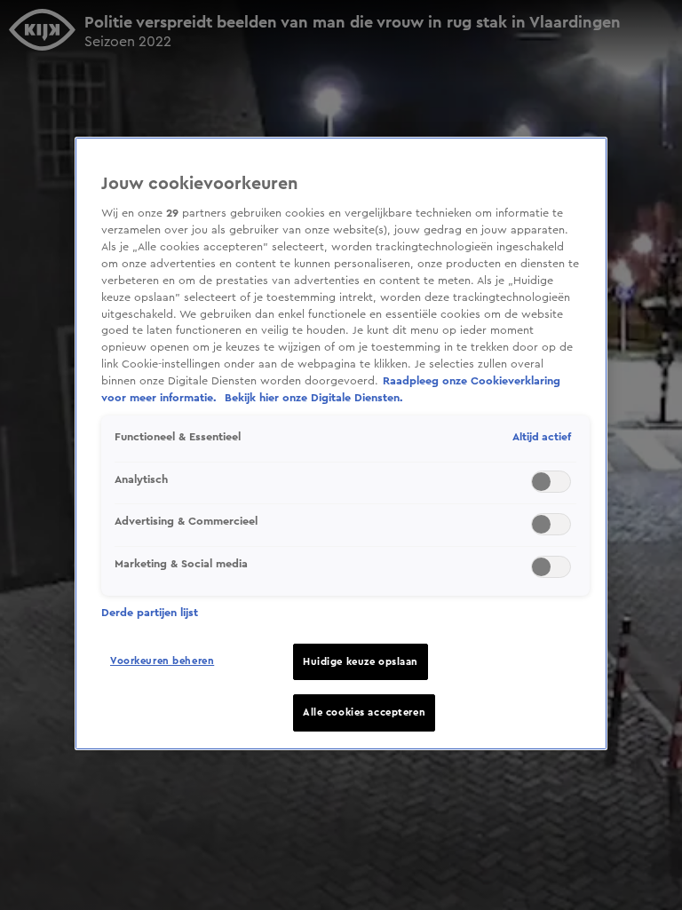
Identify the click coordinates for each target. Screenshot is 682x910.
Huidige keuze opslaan (360, 662)
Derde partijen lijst (149, 612)
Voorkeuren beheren (162, 661)
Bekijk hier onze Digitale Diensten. (314, 397)
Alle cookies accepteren (364, 712)
